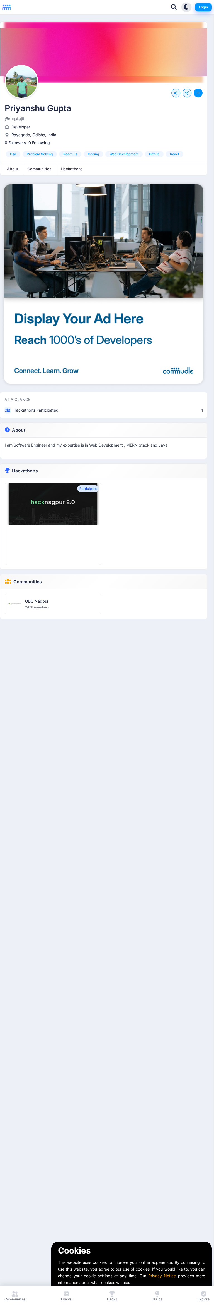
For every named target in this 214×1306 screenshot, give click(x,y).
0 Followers (15, 142)
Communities (27, 581)
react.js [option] (70, 154)
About (18, 430)
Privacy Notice (162, 1275)
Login (203, 7)
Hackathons (25, 471)
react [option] (174, 154)
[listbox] (104, 154)
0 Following (39, 142)
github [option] (154, 154)
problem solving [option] (40, 154)
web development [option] (124, 154)
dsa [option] (13, 154)
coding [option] (93, 154)
